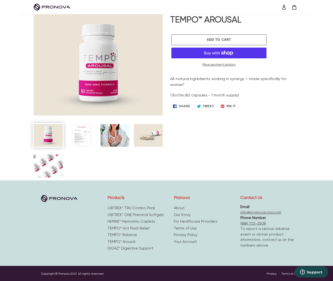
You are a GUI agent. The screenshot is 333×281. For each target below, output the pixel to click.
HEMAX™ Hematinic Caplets (131, 221)
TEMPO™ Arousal (121, 241)
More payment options (218, 64)
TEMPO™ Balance (122, 235)
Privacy (272, 273)
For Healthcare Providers (195, 221)
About (179, 208)
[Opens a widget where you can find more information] (311, 272)
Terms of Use (185, 228)
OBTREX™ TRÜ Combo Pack (131, 208)
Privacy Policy (185, 235)
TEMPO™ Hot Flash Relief (128, 228)
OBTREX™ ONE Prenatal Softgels (136, 215)
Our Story (182, 215)
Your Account (185, 241)
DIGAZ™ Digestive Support (130, 248)
